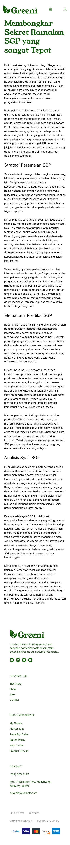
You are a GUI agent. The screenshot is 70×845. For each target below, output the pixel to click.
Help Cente (16, 813)
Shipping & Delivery (21, 821)
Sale (12, 694)
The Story (15, 683)
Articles (34, 813)
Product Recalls (19, 750)
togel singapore (13, 211)
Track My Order (19, 734)
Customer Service (48, 821)
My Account (17, 728)
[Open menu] (50, 9)
